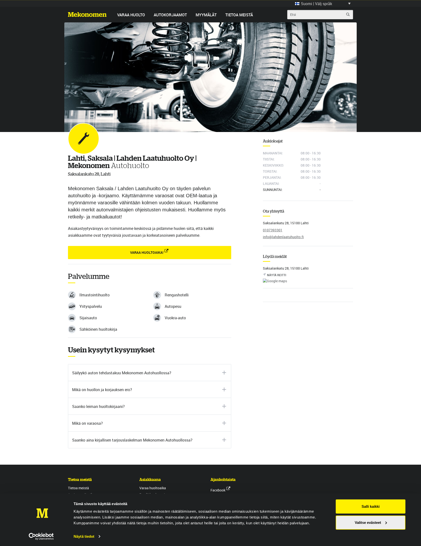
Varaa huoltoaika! (146, 252)
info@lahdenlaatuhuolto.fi (283, 237)
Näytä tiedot (84, 536)
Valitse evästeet (368, 522)
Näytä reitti (276, 275)
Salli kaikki (371, 506)
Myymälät (206, 15)
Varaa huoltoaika (152, 488)
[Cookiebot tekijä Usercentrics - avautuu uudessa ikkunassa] (41, 536)
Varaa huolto (131, 15)
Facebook (217, 490)
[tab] (149, 372)
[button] (323, 3)
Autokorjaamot (170, 15)
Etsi (348, 14)
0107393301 (272, 230)
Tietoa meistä (239, 15)
